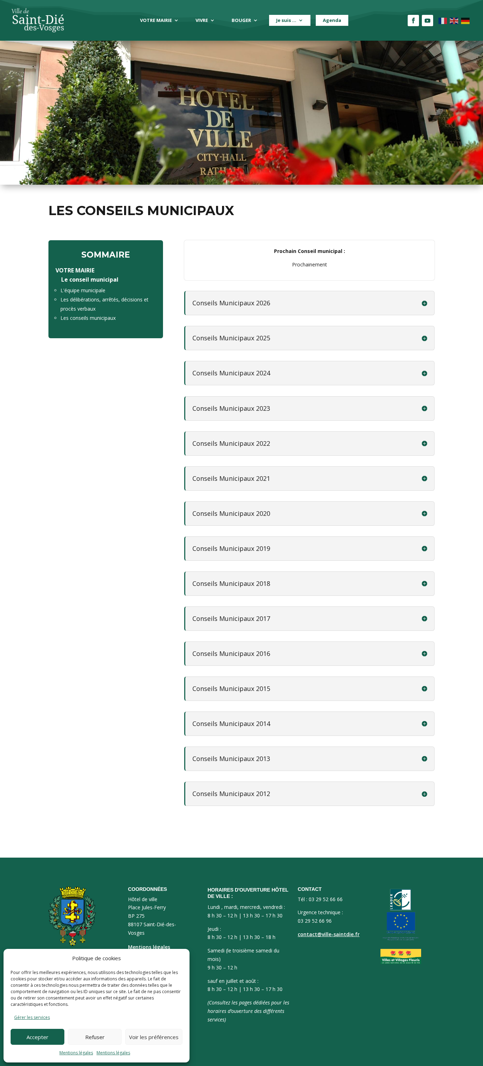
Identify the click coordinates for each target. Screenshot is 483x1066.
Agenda (332, 20)
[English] (454, 20)
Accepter (37, 1037)
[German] (465, 20)
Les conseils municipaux (88, 318)
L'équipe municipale (82, 290)
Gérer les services (32, 1017)
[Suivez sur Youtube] (427, 20)
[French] (443, 20)
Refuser (95, 1037)
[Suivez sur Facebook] (413, 20)
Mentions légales (76, 1053)
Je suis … (286, 20)
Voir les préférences (154, 1037)
